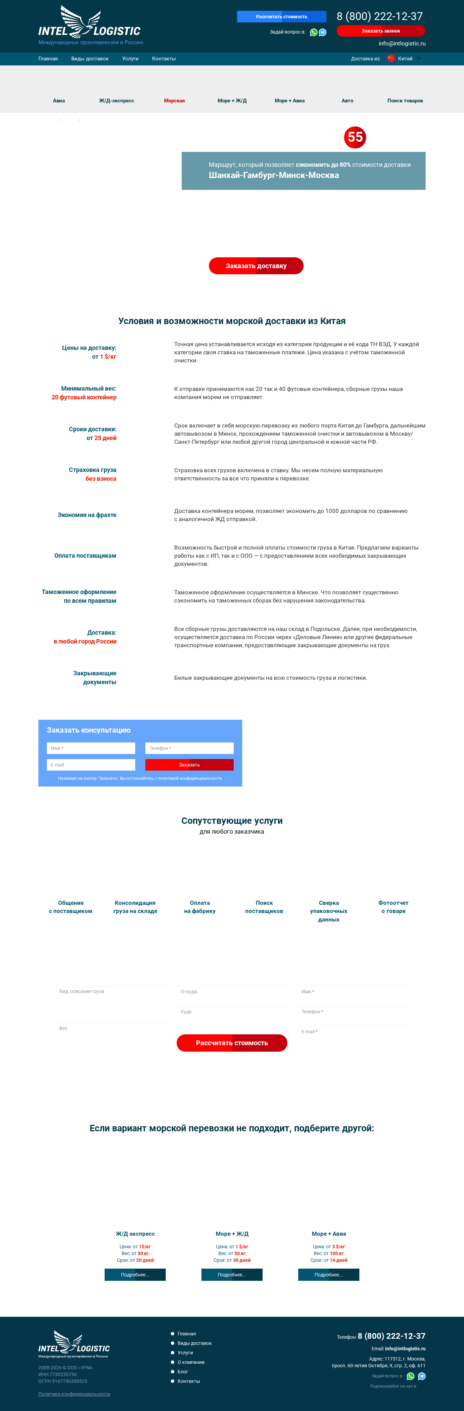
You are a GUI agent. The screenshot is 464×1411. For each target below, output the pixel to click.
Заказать (189, 765)
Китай (405, 59)
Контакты (164, 59)
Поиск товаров (405, 101)
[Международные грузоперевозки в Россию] (91, 22)
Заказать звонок (381, 31)
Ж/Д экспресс (135, 1233)
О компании (191, 1362)
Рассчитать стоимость (281, 16)
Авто (347, 101)
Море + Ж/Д (232, 101)
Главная (48, 59)
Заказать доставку (256, 266)
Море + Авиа (290, 101)
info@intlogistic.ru (402, 43)
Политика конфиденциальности (74, 1394)
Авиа (59, 101)
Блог (183, 1371)
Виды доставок (90, 59)
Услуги (130, 59)
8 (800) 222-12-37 (380, 16)
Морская (174, 101)
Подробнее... (135, 1274)
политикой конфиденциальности (190, 778)
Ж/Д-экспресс (116, 101)
